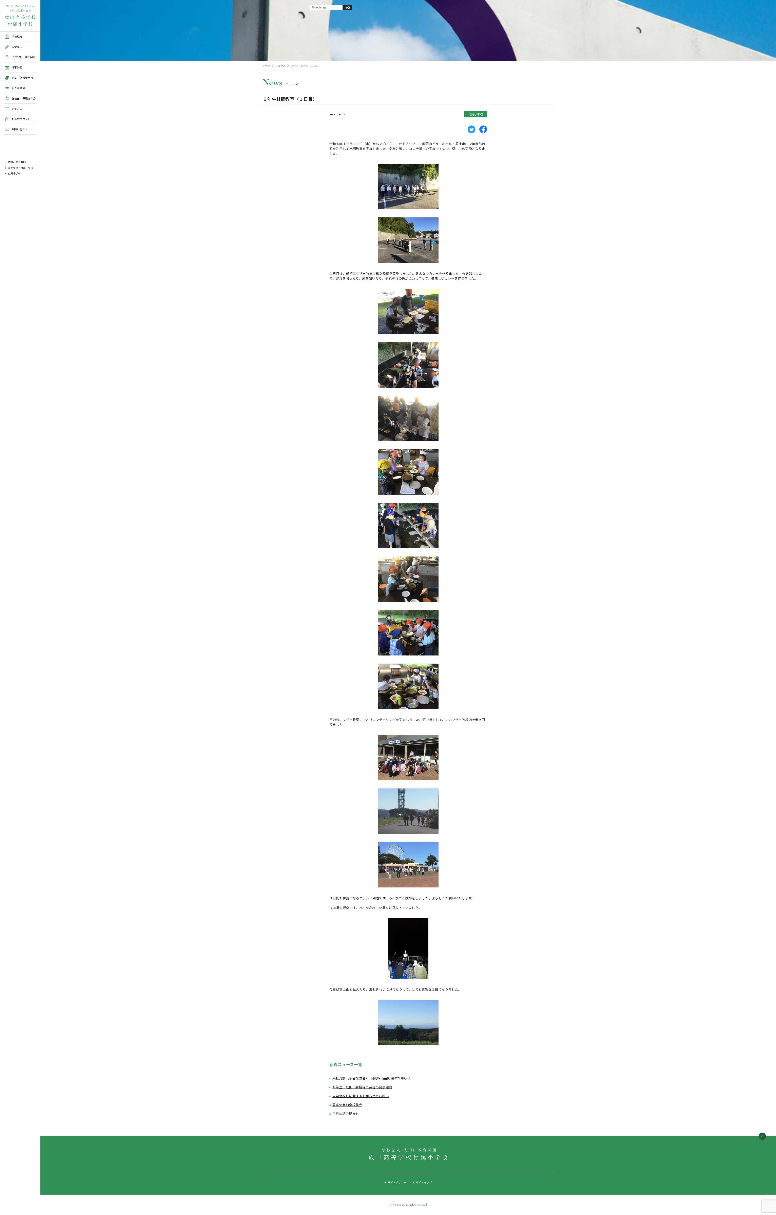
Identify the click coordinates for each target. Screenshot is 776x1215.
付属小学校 (14, 173)
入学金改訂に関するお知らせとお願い (360, 1095)
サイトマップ (424, 1182)
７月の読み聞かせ (345, 1113)
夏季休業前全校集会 (347, 1104)
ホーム (266, 65)
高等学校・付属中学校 (20, 167)
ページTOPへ (762, 1136)
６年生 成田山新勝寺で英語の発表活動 (362, 1086)
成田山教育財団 (17, 162)
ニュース (281, 65)
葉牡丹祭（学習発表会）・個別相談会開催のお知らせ (371, 1078)
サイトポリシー (397, 1182)
